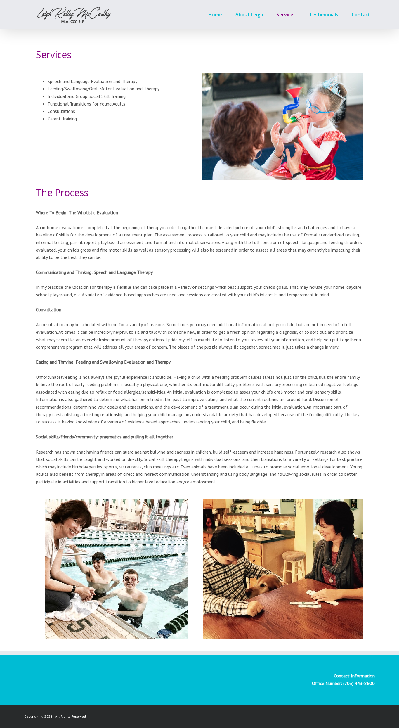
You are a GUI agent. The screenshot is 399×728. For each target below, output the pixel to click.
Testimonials (323, 14)
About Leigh (249, 14)
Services (286, 14)
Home (215, 14)
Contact (361, 14)
